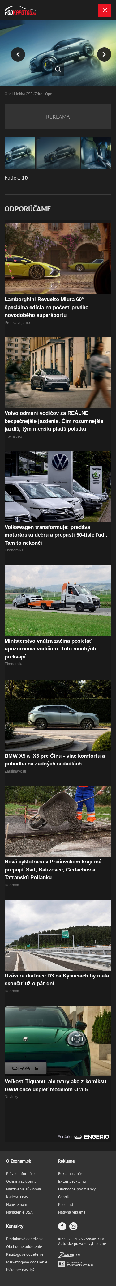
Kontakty (14, 1226)
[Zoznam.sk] (69, 1256)
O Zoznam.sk (18, 1161)
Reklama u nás (70, 1173)
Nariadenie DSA (19, 1212)
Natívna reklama (71, 1212)
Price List (65, 1204)
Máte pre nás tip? (20, 1269)
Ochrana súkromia (21, 1181)
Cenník (64, 1196)
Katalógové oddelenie (25, 1254)
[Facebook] (62, 1227)
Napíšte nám (16, 1204)
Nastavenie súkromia (23, 1189)
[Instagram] (73, 1227)
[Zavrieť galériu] (104, 10)
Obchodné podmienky (77, 1189)
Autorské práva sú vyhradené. (82, 1243)
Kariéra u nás (17, 1196)
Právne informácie (21, 1173)
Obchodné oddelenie (24, 1246)
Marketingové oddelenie (26, 1262)
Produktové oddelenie (25, 1238)
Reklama (66, 1161)
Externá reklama (72, 1181)
